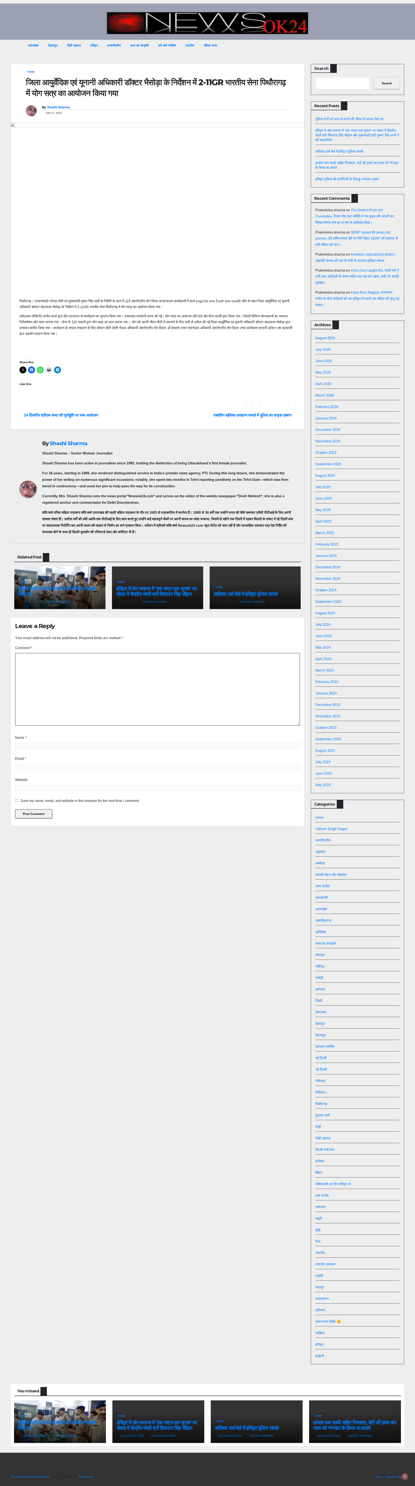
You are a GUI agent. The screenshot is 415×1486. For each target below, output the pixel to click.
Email (20, 758)
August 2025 (325, 475)
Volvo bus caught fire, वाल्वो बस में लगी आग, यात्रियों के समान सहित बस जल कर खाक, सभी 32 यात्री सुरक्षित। (357, 277)
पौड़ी (318, 1127)
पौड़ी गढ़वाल (74, 45)
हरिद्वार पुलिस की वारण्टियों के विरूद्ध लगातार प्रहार (347, 179)
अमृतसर (320, 852)
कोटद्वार (320, 955)
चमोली (319, 978)
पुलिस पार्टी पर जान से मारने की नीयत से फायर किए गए (57, 591)
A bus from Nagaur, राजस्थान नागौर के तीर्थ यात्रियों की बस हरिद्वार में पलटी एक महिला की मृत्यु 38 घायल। (357, 299)
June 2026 (323, 361)
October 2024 (326, 590)
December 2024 (328, 567)
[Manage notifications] (404, 1476)
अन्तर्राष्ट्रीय (114, 45)
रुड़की (319, 1276)
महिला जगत (210, 45)
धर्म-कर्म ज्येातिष (167, 45)
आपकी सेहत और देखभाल (331, 875)
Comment (23, 648)
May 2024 (323, 647)
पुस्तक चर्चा (322, 1115)
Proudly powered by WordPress (31, 1476)
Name (21, 737)
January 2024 (326, 693)
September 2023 (328, 739)
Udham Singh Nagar (331, 829)
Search (321, 68)
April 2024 (323, 659)
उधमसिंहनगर (323, 920)
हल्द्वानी (319, 1356)
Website (21, 780)
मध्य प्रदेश (322, 1195)
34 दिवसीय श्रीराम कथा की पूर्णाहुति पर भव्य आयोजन (60, 415)
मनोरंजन (320, 1207)
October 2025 (326, 452)
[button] (393, 45)
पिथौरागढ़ (321, 1104)
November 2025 (328, 441)
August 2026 (325, 338)
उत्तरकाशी (321, 897)
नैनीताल (320, 1081)
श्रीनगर (320, 1310)
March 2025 (324, 533)
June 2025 (323, 498)
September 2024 (328, 601)
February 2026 (326, 407)
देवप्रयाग (321, 1012)
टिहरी (318, 1001)
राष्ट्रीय (190, 45)
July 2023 (323, 762)
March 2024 (324, 670)
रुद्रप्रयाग (322, 1298)
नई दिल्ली (321, 1069)
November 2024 (328, 579)
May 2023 (323, 785)
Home (378, 1476)
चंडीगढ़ (319, 966)
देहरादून (320, 1023)
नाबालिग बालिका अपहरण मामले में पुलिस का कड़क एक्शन (252, 415)
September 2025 (328, 464)
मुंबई (318, 1230)
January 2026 (326, 418)
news (319, 817)
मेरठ (318, 1241)
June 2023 (323, 773)
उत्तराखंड (33, 45)
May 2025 (323, 510)
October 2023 (326, 727)
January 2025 (326, 556)
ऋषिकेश (320, 932)
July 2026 (323, 349)
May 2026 (323, 372)
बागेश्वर (320, 1161)
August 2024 (325, 613)
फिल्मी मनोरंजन (325, 1150)
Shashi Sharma (58, 107)
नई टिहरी (321, 1058)
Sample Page (394, 1476)
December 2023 (328, 705)
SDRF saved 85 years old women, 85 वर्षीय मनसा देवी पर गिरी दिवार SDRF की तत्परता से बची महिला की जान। (356, 238)
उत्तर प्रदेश (322, 886)
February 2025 (326, 544)
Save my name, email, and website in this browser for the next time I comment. (80, 801)
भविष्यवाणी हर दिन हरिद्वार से (333, 1184)
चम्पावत (320, 989)
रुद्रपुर (319, 1287)
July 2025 (323, 487)
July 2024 (323, 624)
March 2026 (324, 395)
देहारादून (53, 45)
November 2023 (328, 716)
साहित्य (319, 1333)
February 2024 (326, 682)
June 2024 (323, 636)
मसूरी (318, 1218)
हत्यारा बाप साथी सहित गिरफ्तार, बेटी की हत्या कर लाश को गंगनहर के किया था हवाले (354, 1425)
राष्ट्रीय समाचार (325, 1264)
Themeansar (85, 1476)
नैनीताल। (321, 1092)
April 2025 (323, 521)
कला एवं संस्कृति (139, 45)
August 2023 (325, 750)
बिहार (318, 1172)
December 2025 (328, 430)
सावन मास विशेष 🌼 (328, 1321)
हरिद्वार (94, 45)
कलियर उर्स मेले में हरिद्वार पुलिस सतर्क (246, 594)
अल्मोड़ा (320, 863)
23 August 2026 (34, 1435)
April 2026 (323, 384)
